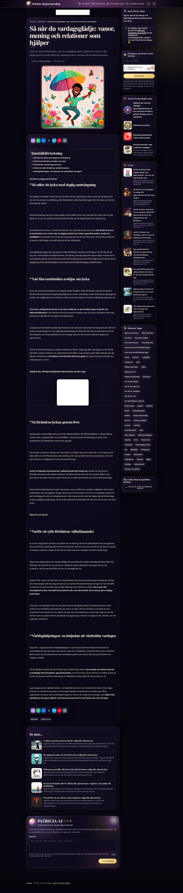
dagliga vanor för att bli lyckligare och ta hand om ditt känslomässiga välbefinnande (65, 262)
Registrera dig (139, 76)
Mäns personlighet (145, 435)
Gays (138, 362)
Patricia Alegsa (45, 61)
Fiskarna (135, 357)
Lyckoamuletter (130, 430)
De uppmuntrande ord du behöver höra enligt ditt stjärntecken (70, 754)
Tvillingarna (129, 459)
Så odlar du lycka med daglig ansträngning (51, 158)
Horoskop (146, 377)
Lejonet (127, 425)
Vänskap (128, 464)
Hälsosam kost (130, 372)
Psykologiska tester (143, 445)
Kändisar (149, 406)
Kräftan (127, 416)
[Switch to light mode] (148, 3)
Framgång (146, 357)
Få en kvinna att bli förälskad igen (137, 347)
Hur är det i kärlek (131, 382)
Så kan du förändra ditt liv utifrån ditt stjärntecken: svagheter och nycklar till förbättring (76, 784)
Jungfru (140, 406)
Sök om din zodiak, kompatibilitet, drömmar (138, 487)
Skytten (127, 454)
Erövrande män (147, 343)
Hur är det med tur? (132, 386)
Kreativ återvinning (140, 416)
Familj (127, 357)
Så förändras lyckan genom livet (47, 164)
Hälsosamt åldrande (132, 377)
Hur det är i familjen (132, 391)
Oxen (136, 440)
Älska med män (147, 333)
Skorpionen (145, 450)
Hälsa (143, 367)
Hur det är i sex (130, 396)
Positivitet (128, 445)
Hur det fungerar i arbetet (134, 401)
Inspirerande (46, 719)
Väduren (140, 459)
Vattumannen (139, 464)
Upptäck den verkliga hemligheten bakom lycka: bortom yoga (58, 371)
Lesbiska (137, 425)
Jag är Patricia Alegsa (136, 11)
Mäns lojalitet (130, 435)
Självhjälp (41, 22)
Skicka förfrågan (107, 861)
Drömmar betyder (141, 338)
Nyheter (128, 440)
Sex (126, 450)
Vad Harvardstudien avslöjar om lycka (49, 161)
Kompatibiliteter (139, 411)
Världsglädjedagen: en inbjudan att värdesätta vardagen (57, 171)
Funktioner (129, 362)
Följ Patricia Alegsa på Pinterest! (43, 179)
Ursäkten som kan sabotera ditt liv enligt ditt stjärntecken (68, 740)
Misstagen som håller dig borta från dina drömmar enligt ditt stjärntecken (75, 769)
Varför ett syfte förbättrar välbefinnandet (51, 168)
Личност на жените (132, 469)
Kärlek (127, 411)
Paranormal (145, 440)
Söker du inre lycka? (39, 514)
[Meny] (154, 3)
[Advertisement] (73, 12)
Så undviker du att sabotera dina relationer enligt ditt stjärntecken (72, 797)
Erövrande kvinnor (131, 343)
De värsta (128, 338)
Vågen (148, 459)
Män (141, 430)
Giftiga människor (131, 367)
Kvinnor (127, 420)
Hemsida (33, 22)
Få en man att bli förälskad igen (136, 352)
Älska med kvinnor (132, 333)
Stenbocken (138, 454)
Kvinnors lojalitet (140, 420)
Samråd (32, 836)
